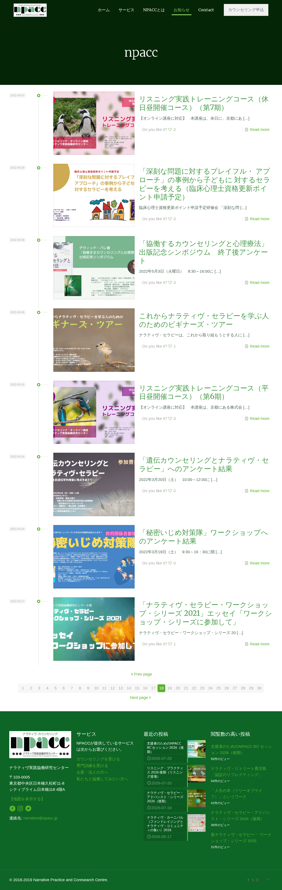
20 (178, 688)
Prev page (143, 674)
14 (129, 688)
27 (235, 688)
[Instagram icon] (257, 880)
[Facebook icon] (248, 880)
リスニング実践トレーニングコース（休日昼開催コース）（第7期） (204, 103)
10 (96, 688)
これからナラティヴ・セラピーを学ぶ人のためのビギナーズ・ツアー (204, 320)
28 (243, 688)
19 (169, 688)
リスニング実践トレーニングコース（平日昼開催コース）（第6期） (204, 392)
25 (218, 688)
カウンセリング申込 (246, 9)
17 (153, 688)
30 (259, 688)
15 (137, 688)
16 (145, 688)
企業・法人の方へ (92, 772)
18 (161, 688)
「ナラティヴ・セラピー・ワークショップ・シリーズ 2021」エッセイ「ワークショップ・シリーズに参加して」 (205, 613)
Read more (259, 129)
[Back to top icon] (268, 879)
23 (202, 688)
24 (210, 688)
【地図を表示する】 (27, 799)
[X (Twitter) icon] (252, 880)
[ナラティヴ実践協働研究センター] (30, 10)
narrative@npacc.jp (40, 818)
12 (112, 688)
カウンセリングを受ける (98, 759)
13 (121, 688)
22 (194, 688)
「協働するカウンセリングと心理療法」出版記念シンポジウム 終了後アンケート (203, 252)
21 (186, 688)
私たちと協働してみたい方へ (102, 779)
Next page (139, 697)
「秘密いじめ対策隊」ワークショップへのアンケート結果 (203, 537)
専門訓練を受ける (92, 765)
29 (251, 688)
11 (104, 688)
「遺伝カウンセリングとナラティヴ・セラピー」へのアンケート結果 (204, 464)
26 (226, 688)
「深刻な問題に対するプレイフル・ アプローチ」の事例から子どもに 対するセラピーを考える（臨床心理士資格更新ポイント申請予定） (204, 184)
